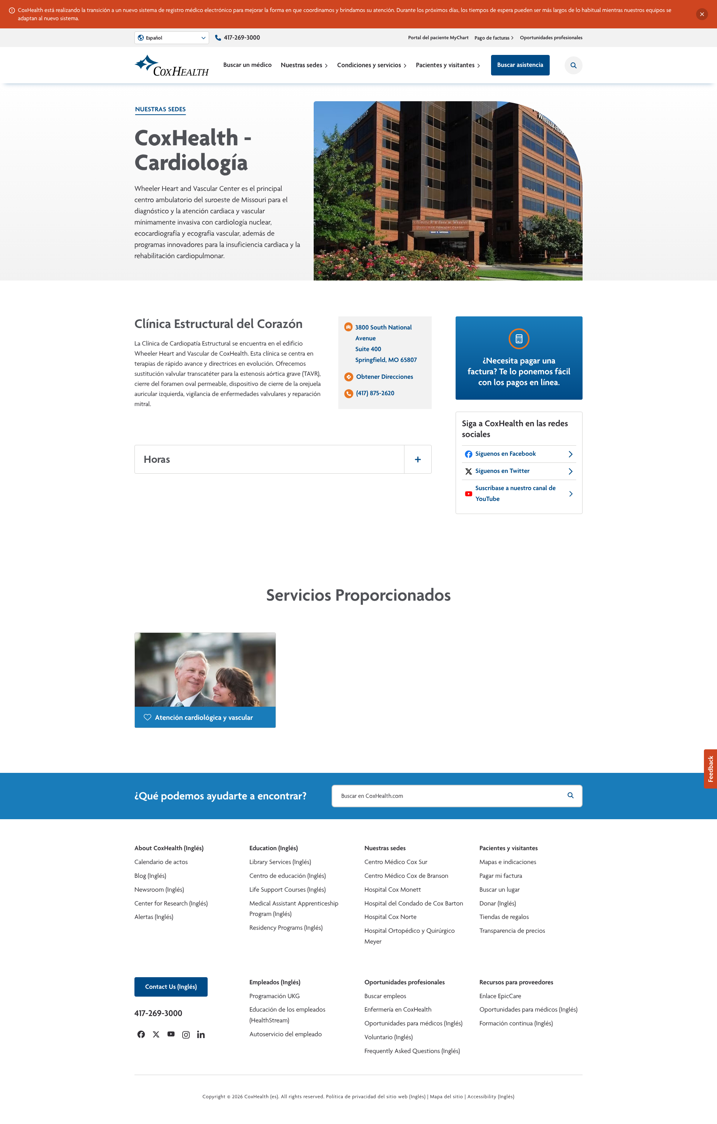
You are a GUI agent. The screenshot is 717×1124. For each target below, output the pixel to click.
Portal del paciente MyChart (438, 38)
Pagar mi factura (500, 876)
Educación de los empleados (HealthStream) (287, 1015)
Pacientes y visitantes (445, 65)
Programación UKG (274, 996)
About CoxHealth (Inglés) (169, 848)
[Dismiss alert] (702, 14)
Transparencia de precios (512, 931)
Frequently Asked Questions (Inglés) (412, 1051)
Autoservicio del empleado (285, 1034)
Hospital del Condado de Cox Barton (413, 903)
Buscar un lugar (499, 890)
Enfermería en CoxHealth (398, 1009)
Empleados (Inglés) (274, 982)
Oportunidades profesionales (551, 38)
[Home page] (171, 65)
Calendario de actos (161, 862)
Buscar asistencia (520, 65)
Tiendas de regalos (504, 917)
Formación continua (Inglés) (516, 1023)
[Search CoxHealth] (574, 65)
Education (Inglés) (273, 848)
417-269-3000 (242, 37)
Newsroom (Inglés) (159, 890)
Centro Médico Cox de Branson (406, 876)
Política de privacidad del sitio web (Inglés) (376, 1097)
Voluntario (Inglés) (388, 1037)
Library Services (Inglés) (280, 862)
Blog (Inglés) (150, 876)
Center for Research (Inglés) (171, 903)
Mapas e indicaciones (507, 862)
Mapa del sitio (446, 1097)
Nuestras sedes (301, 65)
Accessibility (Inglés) (491, 1097)
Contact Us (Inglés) (171, 987)
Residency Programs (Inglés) (286, 928)
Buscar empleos (385, 996)
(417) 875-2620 (375, 393)
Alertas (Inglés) (153, 917)
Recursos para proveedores (516, 982)
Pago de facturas (492, 38)
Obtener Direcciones (384, 377)
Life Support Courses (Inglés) (287, 890)
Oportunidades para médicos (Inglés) (413, 1023)
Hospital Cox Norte (390, 917)
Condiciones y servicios (369, 65)
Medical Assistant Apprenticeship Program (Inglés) (293, 908)
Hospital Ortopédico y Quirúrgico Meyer (409, 936)
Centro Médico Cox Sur (396, 862)
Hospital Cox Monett (392, 890)
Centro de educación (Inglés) (287, 876)
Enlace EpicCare (500, 996)
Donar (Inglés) (497, 903)
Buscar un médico (247, 65)
